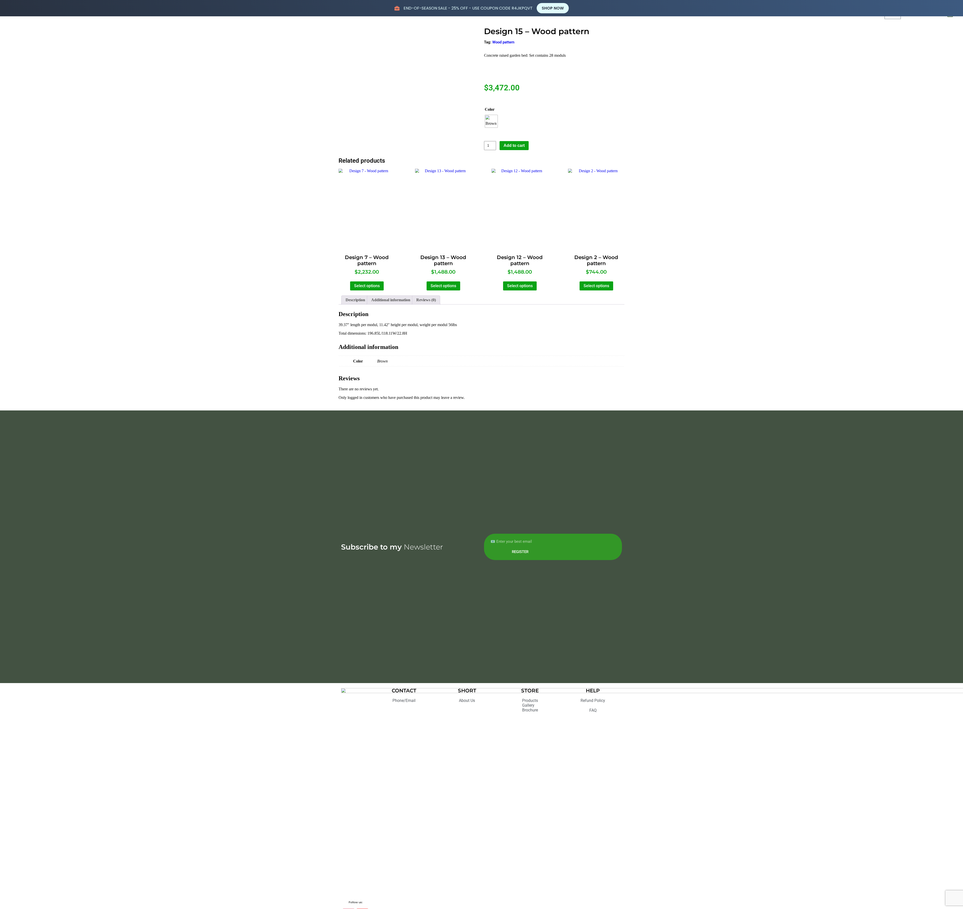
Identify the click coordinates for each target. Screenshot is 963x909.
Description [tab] (355, 300)
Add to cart (514, 145)
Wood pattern (503, 42)
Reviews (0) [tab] (426, 300)
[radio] (491, 121)
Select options (367, 285)
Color (490, 109)
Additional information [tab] (390, 300)
